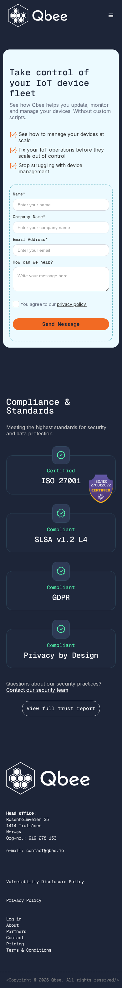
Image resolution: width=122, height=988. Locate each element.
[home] (36, 15)
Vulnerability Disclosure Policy (45, 881)
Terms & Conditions (28, 950)
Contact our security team (37, 690)
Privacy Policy (23, 900)
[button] (111, 15)
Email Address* (30, 239)
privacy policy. (72, 304)
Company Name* (29, 216)
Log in (13, 919)
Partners (16, 931)
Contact (15, 937)
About (12, 925)
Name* (19, 194)
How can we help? (33, 262)
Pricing (15, 944)
